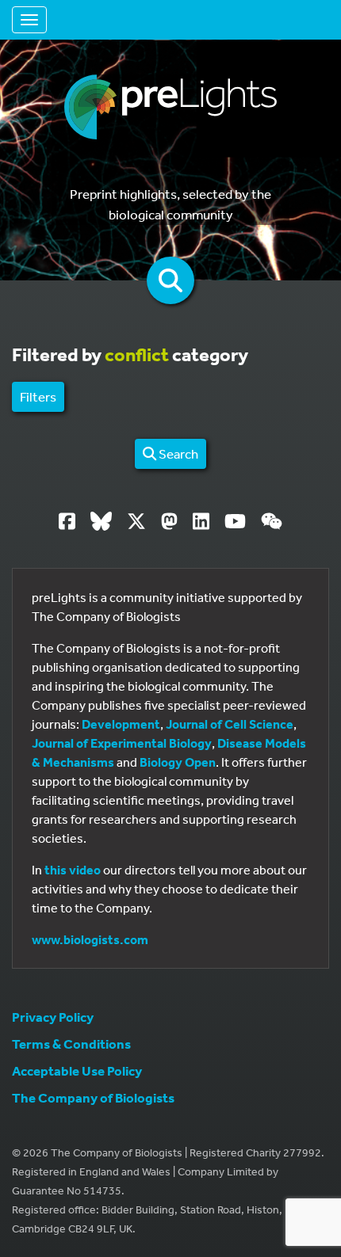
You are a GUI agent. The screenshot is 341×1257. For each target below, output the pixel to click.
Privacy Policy (53, 1016)
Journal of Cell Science (229, 724)
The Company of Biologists (93, 1097)
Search (177, 453)
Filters (38, 396)
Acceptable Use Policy (77, 1070)
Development (121, 724)
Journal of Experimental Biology (122, 743)
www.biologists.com (90, 939)
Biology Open (178, 762)
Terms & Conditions (71, 1043)
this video (72, 870)
